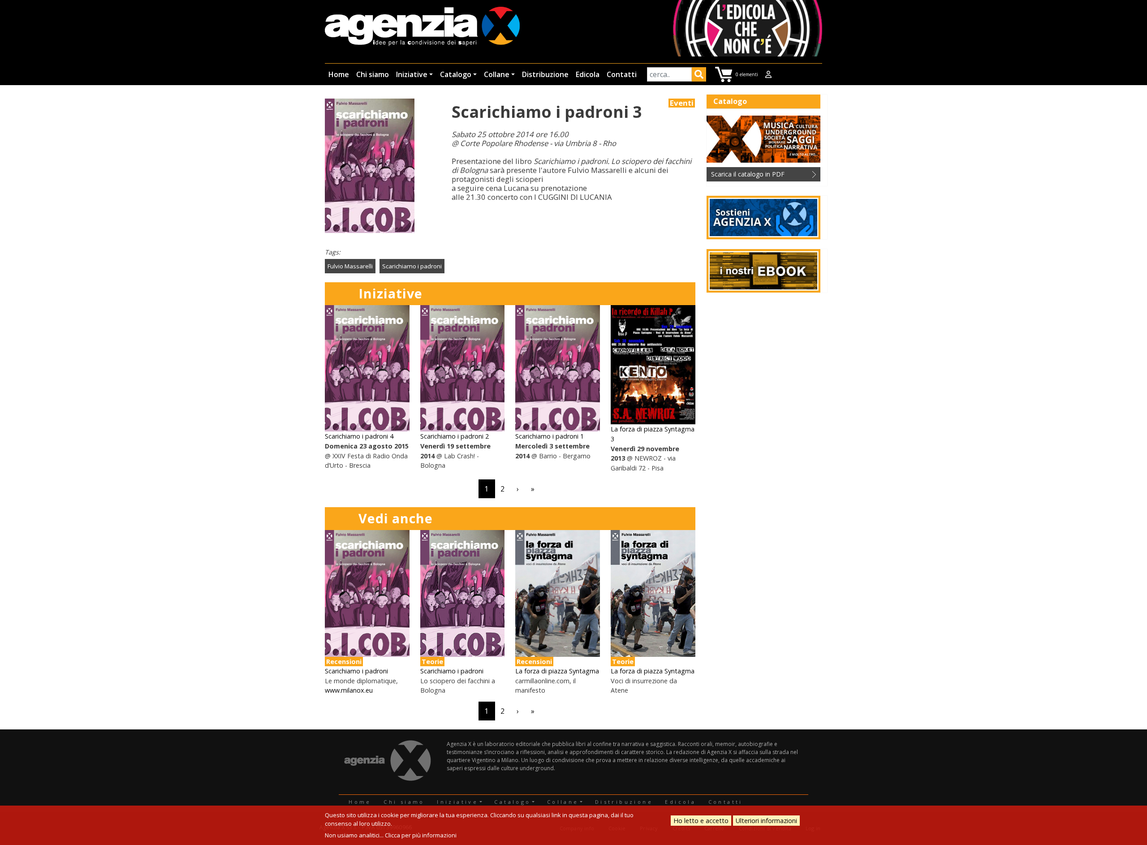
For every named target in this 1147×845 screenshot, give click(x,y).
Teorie (432, 661)
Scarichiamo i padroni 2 (454, 436)
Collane (496, 74)
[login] (768, 74)
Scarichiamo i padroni (412, 266)
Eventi (682, 103)
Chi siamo (372, 74)
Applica (699, 76)
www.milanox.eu (349, 690)
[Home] (422, 27)
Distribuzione (545, 74)
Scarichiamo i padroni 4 (359, 436)
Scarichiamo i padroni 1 (549, 436)
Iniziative (411, 74)
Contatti (622, 74)
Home (338, 74)
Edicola (587, 74)
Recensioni (344, 661)
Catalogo (455, 74)
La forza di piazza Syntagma (557, 671)
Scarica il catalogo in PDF (748, 174)
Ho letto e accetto (701, 820)
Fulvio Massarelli (350, 266)
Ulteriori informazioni (766, 820)
